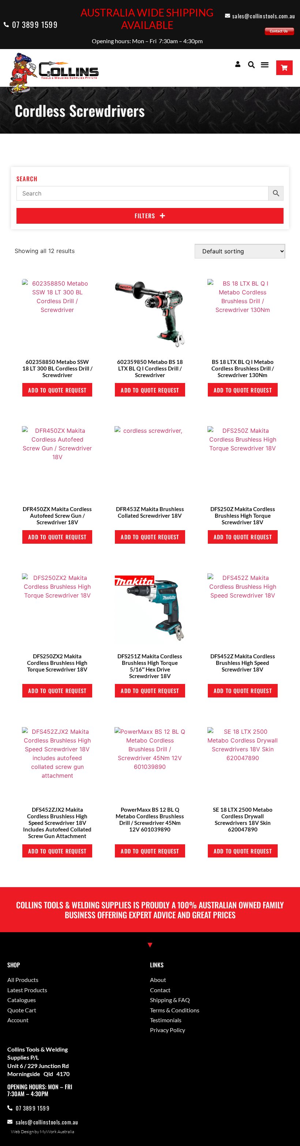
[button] (251, 64)
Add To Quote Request (57, 390)
